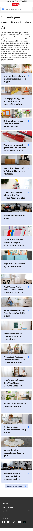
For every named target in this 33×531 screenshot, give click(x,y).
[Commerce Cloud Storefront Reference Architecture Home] (16, 4)
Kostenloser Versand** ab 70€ (16, 1)
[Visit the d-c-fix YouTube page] (20, 522)
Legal (5, 511)
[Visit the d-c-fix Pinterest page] (15, 522)
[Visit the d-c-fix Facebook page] (4, 522)
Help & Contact (8, 507)
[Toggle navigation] (2, 5)
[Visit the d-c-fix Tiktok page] (24, 522)
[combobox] (16, 9)
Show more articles (14, 486)
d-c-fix (5, 503)
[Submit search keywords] (3, 9)
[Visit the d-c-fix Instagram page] (10, 522)
